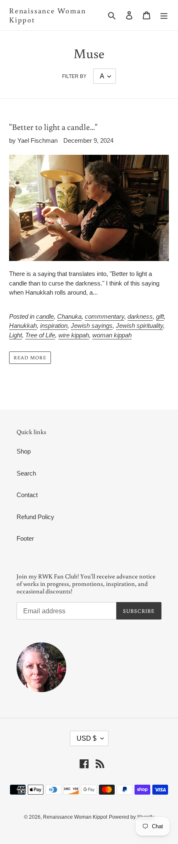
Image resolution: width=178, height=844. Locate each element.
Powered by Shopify (131, 817)
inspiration (53, 325)
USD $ (86, 738)
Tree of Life (40, 335)
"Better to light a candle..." (53, 126)
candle (45, 316)
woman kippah (112, 335)
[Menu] (164, 15)
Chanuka (69, 316)
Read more (30, 357)
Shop (24, 451)
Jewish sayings (92, 325)
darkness (140, 316)
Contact (27, 494)
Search (26, 473)
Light (15, 335)
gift (160, 316)
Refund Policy (35, 516)
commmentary (104, 316)
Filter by (74, 76)
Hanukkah (23, 325)
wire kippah (73, 335)
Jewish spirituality (139, 325)
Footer (25, 538)
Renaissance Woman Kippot (47, 15)
